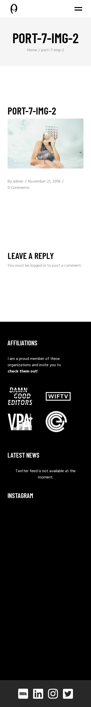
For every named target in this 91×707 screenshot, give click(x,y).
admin (18, 181)
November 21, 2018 (44, 181)
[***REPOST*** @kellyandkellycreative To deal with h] (26, 571)
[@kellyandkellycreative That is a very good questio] (26, 596)
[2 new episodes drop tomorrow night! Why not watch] (26, 622)
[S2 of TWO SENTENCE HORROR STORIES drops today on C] (26, 647)
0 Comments (19, 188)
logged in (38, 265)
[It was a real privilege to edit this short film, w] (26, 545)
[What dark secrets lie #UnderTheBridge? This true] (26, 520)
